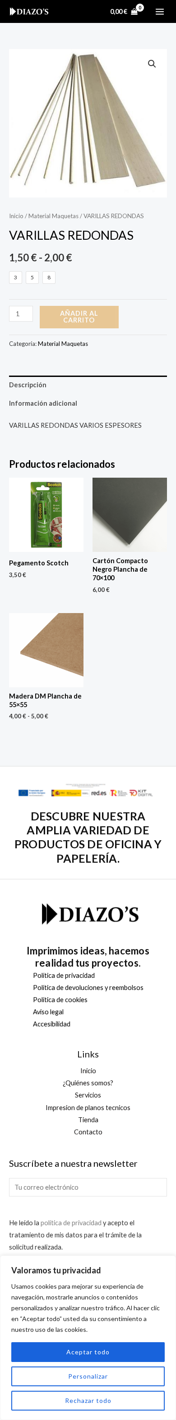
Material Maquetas (53, 215)
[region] (88, 1337)
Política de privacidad (64, 975)
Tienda (88, 1120)
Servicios (88, 1095)
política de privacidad (71, 1223)
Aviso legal (48, 1012)
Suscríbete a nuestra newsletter (73, 1163)
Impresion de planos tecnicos (88, 1107)
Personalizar (88, 1376)
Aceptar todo (88, 1352)
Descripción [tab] (27, 385)
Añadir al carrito (79, 316)
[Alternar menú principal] (159, 11)
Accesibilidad (51, 1024)
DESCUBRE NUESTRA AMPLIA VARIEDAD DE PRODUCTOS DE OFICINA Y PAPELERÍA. (88, 837)
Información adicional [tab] (43, 403)
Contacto (88, 1132)
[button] (152, 64)
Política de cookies (60, 999)
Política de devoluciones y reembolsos (88, 987)
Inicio (16, 215)
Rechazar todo (88, 1400)
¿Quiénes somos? (88, 1083)
